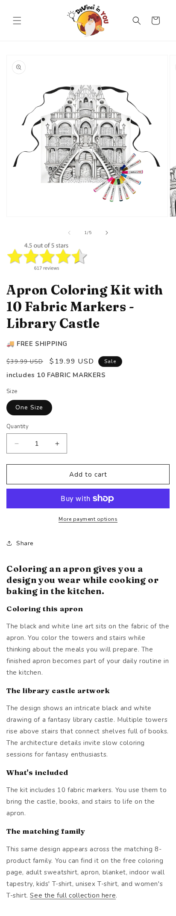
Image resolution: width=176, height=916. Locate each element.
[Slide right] (106, 232)
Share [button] (25, 543)
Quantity (17, 426)
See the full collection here (73, 895)
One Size (29, 407)
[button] (17, 20)
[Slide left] (69, 232)
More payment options (88, 519)
